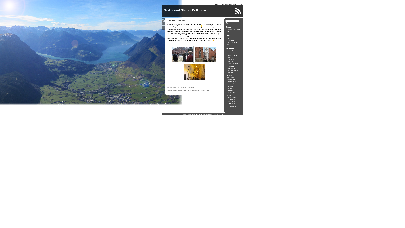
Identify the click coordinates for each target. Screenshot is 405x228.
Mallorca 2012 (232, 63)
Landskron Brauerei (176, 20)
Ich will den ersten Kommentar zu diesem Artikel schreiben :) (189, 90)
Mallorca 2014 (232, 66)
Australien (229, 50)
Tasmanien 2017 (232, 55)
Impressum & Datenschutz (229, 4)
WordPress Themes (218, 114)
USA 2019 (230, 103)
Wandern (230, 92)
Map (241, 4)
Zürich (229, 72)
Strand (229, 90)
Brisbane (230, 53)
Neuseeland (230, 77)
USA (228, 95)
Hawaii (228, 75)
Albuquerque (231, 97)
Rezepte (230, 88)
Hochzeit (230, 84)
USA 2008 (230, 99)
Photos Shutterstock (232, 42)
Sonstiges (183, 87)
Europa (228, 57)
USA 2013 (230, 101)
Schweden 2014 (232, 70)
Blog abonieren (230, 38)
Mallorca (230, 61)
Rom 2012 (230, 68)
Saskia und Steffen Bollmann (185, 10)
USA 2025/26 (231, 106)
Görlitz (192, 87)
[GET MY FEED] (238, 11)
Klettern (230, 86)
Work (228, 44)
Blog (216, 4)
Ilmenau (230, 59)
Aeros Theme (198, 114)
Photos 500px (230, 40)
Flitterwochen (231, 81)
